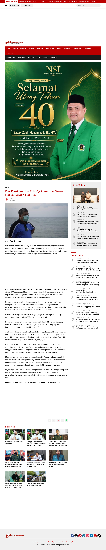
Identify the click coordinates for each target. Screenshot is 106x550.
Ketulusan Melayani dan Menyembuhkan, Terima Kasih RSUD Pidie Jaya (13, 485)
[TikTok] (99, 536)
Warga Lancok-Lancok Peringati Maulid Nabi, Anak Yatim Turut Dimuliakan (86, 230)
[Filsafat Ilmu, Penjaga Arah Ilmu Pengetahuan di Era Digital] (58, 455)
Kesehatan (87, 49)
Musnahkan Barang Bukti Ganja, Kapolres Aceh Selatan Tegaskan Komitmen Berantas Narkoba (87, 298)
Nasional (40, 49)
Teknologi (54, 57)
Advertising (34, 542)
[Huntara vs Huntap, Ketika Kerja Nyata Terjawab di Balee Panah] (36, 455)
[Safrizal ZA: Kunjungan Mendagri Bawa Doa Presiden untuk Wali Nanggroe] (86, 195)
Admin (11, 199)
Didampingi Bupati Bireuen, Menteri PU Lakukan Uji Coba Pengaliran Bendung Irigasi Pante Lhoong (88, 320)
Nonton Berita (26, 5)
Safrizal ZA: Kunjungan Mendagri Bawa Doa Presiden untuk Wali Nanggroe (87, 208)
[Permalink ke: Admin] (7, 199)
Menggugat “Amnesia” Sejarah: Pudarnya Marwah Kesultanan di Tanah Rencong (36, 443)
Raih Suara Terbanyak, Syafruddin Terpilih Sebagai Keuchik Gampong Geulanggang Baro (88, 269)
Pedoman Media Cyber (48, 542)
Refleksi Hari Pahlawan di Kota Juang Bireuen (35, 484)
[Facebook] (72, 536)
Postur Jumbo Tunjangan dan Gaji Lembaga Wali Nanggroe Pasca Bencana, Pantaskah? (58, 443)
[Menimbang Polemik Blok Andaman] (15, 434)
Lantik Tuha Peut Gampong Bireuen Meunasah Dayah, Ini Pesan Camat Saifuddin (88, 276)
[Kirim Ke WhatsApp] (66, 420)
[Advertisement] (53, 24)
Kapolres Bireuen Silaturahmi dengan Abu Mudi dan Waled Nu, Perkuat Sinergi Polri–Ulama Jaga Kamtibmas (88, 245)
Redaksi (61, 542)
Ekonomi (67, 49)
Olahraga (10, 53)
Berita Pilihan (11, 57)
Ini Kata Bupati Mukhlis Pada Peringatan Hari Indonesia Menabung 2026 (49, 1)
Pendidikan (77, 49)
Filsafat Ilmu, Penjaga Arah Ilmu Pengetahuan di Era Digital (58, 464)
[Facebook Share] (49, 420)
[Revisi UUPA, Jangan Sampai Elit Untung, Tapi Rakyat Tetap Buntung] (15, 455)
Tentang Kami (71, 542)
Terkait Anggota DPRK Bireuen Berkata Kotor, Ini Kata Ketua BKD (87, 313)
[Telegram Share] (62, 420)
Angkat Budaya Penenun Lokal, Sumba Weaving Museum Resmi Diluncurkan (87, 328)
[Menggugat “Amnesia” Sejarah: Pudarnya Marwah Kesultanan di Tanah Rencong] (36, 434)
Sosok (45, 57)
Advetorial (21, 57)
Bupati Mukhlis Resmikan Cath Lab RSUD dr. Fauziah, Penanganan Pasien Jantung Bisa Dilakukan (87, 291)
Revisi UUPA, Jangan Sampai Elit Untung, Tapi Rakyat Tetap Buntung (13, 464)
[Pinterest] (80, 536)
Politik (59, 49)
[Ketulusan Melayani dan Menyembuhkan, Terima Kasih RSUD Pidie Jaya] (15, 476)
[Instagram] (87, 536)
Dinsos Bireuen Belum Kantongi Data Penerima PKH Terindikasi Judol (88, 237)
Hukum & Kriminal (19, 49)
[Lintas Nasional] (14, 42)
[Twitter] (76, 536)
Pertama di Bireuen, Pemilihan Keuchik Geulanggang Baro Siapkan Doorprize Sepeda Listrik (88, 306)
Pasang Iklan (14, 5)
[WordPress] (83, 536)
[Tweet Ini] (53, 420)
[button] (99, 5)
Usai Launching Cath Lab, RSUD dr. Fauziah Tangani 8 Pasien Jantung (87, 284)
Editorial (31, 57)
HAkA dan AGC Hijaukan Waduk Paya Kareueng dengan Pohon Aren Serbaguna (88, 222)
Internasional (50, 49)
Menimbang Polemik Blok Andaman (14, 442)
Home (9, 49)
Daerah (31, 49)
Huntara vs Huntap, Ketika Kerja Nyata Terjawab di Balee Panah (36, 464)
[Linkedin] (91, 536)
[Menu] (6, 5)
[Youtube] (95, 536)
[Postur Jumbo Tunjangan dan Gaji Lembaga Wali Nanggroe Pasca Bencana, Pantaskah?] (58, 434)
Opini (38, 57)
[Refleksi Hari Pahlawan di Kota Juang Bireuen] (36, 476)
